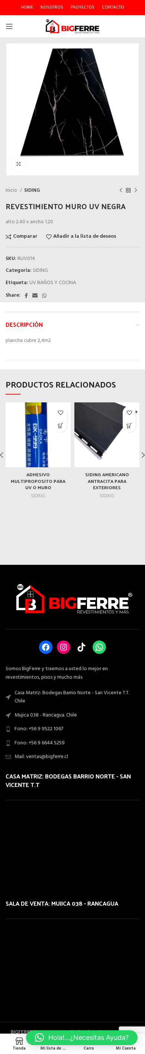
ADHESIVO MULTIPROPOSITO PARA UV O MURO (38, 480)
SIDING (32, 190)
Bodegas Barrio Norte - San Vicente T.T (68, 780)
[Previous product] (121, 190)
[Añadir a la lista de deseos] (60, 412)
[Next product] (135, 190)
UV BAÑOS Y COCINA (52, 283)
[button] (82, 1037)
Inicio (12, 190)
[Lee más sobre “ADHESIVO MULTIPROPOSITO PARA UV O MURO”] (60, 425)
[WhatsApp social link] (44, 295)
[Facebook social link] (26, 295)
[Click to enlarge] (18, 164)
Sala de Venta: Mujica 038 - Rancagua (62, 903)
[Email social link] (35, 295)
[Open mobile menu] (9, 26)
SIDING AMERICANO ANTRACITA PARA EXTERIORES (107, 480)
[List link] (72, 729)
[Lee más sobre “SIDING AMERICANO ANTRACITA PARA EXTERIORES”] (129, 425)
